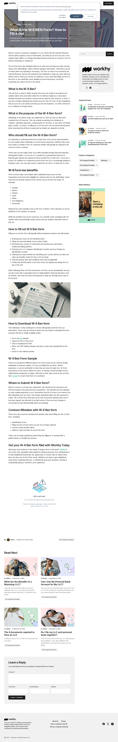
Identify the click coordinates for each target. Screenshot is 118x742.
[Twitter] (87, 87)
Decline (90, 16)
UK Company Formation (88, 165)
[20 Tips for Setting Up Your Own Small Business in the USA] (83, 143)
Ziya (91, 104)
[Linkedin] (94, 87)
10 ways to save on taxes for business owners (98, 131)
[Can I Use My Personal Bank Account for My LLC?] (58, 566)
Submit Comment (16, 697)
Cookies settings (62, 16)
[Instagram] (90, 87)
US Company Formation (66, 539)
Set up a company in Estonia (59, 727)
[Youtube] (97, 87)
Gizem (91, 116)
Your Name (12, 686)
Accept (76, 16)
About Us (55, 721)
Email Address (34, 686)
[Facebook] (83, 87)
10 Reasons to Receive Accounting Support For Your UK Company (100, 108)
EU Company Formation (88, 160)
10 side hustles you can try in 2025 (100, 119)
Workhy (63, 449)
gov (21, 338)
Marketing (105, 160)
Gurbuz (92, 128)
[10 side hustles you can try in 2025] (83, 119)
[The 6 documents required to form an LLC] (21, 617)
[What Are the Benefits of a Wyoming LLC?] (21, 566)
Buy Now (108, 3)
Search (109, 54)
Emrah (91, 140)
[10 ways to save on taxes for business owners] (83, 131)
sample (15, 376)
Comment (11, 672)
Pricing (63, 721)
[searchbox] (92, 54)
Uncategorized (85, 170)
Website (53, 686)
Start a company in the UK (59, 724)
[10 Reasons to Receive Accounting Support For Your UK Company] (83, 107)
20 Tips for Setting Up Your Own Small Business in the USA (99, 143)
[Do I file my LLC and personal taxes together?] (58, 617)
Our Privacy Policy (65, 6)
